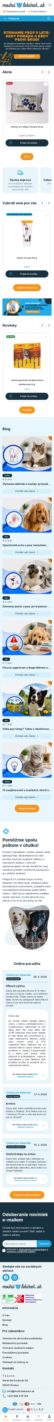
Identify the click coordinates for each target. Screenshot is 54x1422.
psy (6, 537)
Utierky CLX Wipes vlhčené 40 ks (27, 127)
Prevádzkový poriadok (15, 1352)
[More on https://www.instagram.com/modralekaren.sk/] (14, 1277)
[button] (5, 18)
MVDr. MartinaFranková (28, 1075)
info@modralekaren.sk (20, 1391)
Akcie (27, 156)
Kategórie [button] (13, 18)
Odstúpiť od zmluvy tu (15, 1362)
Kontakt (7, 1320)
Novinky (27, 410)
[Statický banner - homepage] (27, 307)
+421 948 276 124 (17, 1395)
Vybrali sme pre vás (27, 287)
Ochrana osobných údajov (18, 1347)
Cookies (7, 1357)
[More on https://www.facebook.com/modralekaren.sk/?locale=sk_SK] (6, 1277)
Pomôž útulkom (38, 11)
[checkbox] (3, 1250)
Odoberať (44, 1243)
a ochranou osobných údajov (27, 1250)
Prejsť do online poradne (27, 1195)
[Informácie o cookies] (5, 1410)
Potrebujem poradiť (15, 11)
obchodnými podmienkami (32, 1249)
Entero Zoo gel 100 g (27, 258)
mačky (7, 475)
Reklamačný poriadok (15, 1343)
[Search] (49, 18)
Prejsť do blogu (27, 808)
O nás (5, 1315)
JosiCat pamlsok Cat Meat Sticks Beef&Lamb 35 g (27, 382)
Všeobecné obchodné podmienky (22, 1338)
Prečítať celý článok (25, 491)
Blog (5, 1324)
